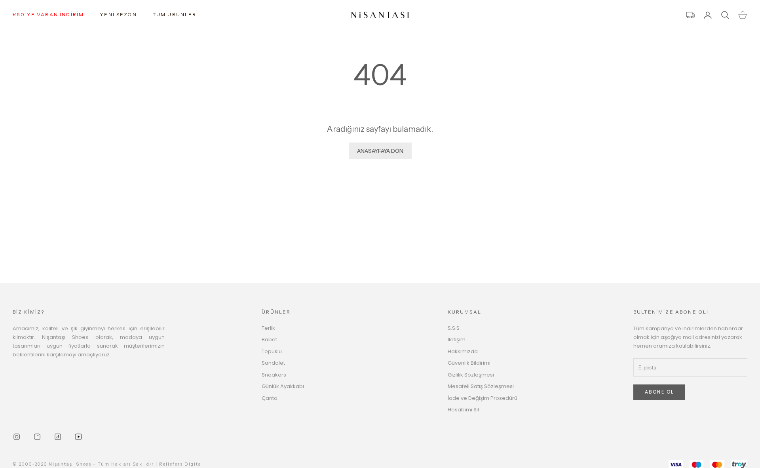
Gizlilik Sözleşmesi (471, 375)
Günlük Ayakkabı (283, 386)
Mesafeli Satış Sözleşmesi (481, 386)
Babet (269, 339)
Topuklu (272, 351)
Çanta (269, 398)
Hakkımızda (463, 351)
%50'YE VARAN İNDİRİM (48, 14)
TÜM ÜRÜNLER (175, 14)
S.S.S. (454, 328)
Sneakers (274, 375)
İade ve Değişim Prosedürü (482, 398)
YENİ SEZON (118, 14)
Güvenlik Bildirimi (469, 363)
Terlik (268, 328)
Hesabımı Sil (463, 409)
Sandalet (273, 363)
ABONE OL (659, 391)
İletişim (457, 339)
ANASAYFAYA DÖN (380, 150)
